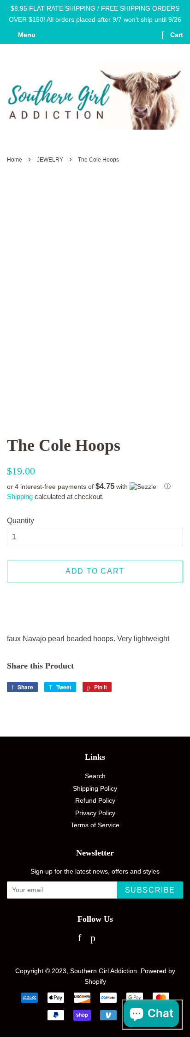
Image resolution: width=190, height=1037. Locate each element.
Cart (175, 34)
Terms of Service (95, 825)
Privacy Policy (95, 813)
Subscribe (150, 890)
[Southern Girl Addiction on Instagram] (109, 939)
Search (95, 776)
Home (14, 159)
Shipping (20, 496)
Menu (26, 34)
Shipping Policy (95, 788)
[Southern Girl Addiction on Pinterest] (92, 939)
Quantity (20, 521)
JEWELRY (50, 159)
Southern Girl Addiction (103, 971)
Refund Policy (95, 800)
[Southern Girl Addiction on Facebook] (79, 939)
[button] (95, 486)
